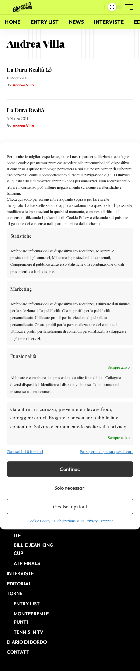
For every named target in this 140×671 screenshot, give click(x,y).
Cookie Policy (39, 520)
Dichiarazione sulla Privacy (76, 520)
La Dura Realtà (25, 110)
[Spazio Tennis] (23, 7)
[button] (98, 7)
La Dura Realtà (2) (29, 69)
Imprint (107, 520)
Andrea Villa (23, 85)
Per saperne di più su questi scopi (106, 451)
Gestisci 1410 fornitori (25, 451)
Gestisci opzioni (70, 506)
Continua (70, 469)
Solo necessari (70, 487)
